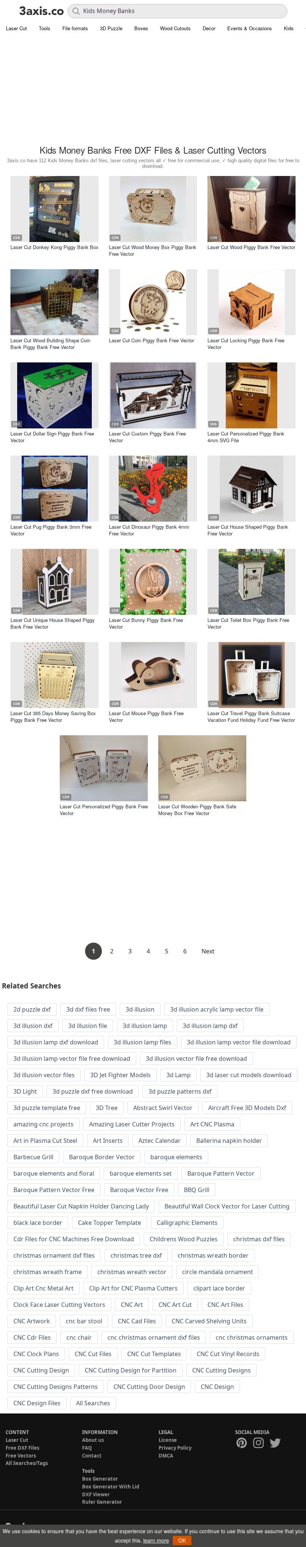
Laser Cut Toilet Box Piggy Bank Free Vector (248, 623)
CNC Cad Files (137, 1321)
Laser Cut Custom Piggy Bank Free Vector (147, 437)
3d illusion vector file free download (196, 1058)
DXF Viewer (96, 1494)
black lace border (37, 1223)
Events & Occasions (249, 28)
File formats (75, 28)
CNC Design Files (36, 1403)
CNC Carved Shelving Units (209, 1321)
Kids (289, 28)
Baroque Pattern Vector (221, 1173)
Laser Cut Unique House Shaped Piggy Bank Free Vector (52, 623)
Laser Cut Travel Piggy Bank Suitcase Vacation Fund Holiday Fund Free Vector (251, 716)
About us (93, 1440)
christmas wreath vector (131, 1272)
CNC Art (132, 1305)
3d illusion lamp (145, 1026)
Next (208, 951)
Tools (44, 28)
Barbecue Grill (33, 1157)
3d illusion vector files (44, 1075)
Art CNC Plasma (212, 1124)
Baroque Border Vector (102, 1157)
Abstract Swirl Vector (163, 1108)
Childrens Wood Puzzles (184, 1239)
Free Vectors (21, 1455)
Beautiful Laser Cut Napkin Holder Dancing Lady (81, 1206)
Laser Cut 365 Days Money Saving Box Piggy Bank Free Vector (53, 716)
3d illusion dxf (33, 1026)
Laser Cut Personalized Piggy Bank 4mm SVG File (245, 437)
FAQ (87, 1447)
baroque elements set (141, 1173)
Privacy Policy (175, 1447)
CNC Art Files (225, 1305)
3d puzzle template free (46, 1108)
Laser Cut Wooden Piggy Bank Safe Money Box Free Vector (197, 810)
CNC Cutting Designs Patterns (55, 1387)
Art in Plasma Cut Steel (45, 1140)
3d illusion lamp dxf (210, 1026)
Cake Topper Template (109, 1223)
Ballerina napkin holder (229, 1140)
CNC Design (217, 1387)
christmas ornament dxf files (54, 1255)
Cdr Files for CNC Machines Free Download (73, 1239)
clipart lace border (219, 1288)
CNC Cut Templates (154, 1354)
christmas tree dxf (136, 1255)
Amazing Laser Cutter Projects (132, 1124)
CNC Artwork (31, 1321)
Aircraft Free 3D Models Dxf (247, 1108)
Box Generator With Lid (110, 1486)
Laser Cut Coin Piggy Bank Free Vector (151, 340)
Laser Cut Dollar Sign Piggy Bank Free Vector (52, 437)
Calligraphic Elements (187, 1223)
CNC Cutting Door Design (149, 1387)
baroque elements (176, 1157)
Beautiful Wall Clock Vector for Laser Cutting (227, 1206)
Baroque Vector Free (139, 1190)
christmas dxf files (259, 1239)
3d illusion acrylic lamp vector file (216, 1009)
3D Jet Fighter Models (120, 1075)
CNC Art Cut (175, 1305)
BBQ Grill (196, 1190)
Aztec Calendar (159, 1140)
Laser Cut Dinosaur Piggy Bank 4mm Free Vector (149, 530)
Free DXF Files (22, 1447)
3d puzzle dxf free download (93, 1091)
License (168, 1440)
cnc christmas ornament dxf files (153, 1337)
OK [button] (182, 1540)
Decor (209, 28)
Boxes (141, 28)
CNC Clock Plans (36, 1354)
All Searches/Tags (27, 1463)
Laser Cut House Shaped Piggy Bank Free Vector (247, 530)
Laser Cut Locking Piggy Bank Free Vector (245, 343)
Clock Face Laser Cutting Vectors (59, 1305)
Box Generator (100, 1478)
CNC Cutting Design (41, 1370)
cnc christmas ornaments (252, 1337)
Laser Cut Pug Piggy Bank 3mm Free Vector (50, 530)
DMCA (166, 1455)
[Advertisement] (153, 89)
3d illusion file (87, 1026)
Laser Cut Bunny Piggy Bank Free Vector (146, 623)
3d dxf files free (88, 1009)
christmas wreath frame (47, 1272)
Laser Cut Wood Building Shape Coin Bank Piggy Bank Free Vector (50, 343)
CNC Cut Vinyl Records (228, 1354)
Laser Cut (16, 28)
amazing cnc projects (43, 1124)
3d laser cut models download (248, 1075)
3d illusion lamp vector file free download (71, 1058)
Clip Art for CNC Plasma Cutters (133, 1288)
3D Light (25, 1091)
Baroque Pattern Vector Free (53, 1190)
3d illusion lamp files (142, 1042)
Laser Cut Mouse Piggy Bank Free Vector (146, 716)
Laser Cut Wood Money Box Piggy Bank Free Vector (152, 250)
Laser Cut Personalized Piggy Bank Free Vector (104, 810)
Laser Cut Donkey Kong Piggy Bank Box (54, 247)
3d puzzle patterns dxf (180, 1091)
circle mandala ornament (217, 1272)
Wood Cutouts (175, 28)
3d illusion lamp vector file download (239, 1042)
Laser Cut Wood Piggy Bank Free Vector (251, 247)
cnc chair (79, 1337)
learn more (156, 1540)
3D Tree (107, 1108)
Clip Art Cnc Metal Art (43, 1288)
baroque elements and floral (53, 1173)
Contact (92, 1455)
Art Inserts (108, 1140)
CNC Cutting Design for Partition (131, 1370)
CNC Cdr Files (32, 1337)
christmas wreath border (213, 1255)
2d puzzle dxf (32, 1009)
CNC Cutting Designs (221, 1370)
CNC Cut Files (93, 1354)
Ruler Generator (102, 1502)
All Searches (93, 1403)
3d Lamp (178, 1075)
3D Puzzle (111, 28)
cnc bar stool (84, 1321)
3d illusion (140, 1009)
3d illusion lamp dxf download (55, 1042)
